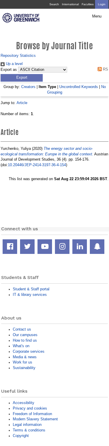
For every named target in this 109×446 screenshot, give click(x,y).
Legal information (27, 424)
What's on (21, 346)
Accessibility (23, 403)
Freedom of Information (32, 414)
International (70, 4)
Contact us (22, 329)
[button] (22, 78)
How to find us (25, 340)
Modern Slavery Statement (35, 419)
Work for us (22, 362)
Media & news (25, 357)
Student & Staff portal (31, 289)
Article (22, 103)
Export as (9, 70)
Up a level (14, 64)
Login (102, 4)
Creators (28, 87)
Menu (96, 16)
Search (54, 4)
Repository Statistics (18, 55)
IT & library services (30, 294)
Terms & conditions (29, 430)
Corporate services (28, 351)
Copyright (21, 435)
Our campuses (25, 335)
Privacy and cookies (30, 408)
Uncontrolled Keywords (78, 87)
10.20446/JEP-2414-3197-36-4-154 (37, 165)
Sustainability (24, 368)
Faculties (88, 4)
